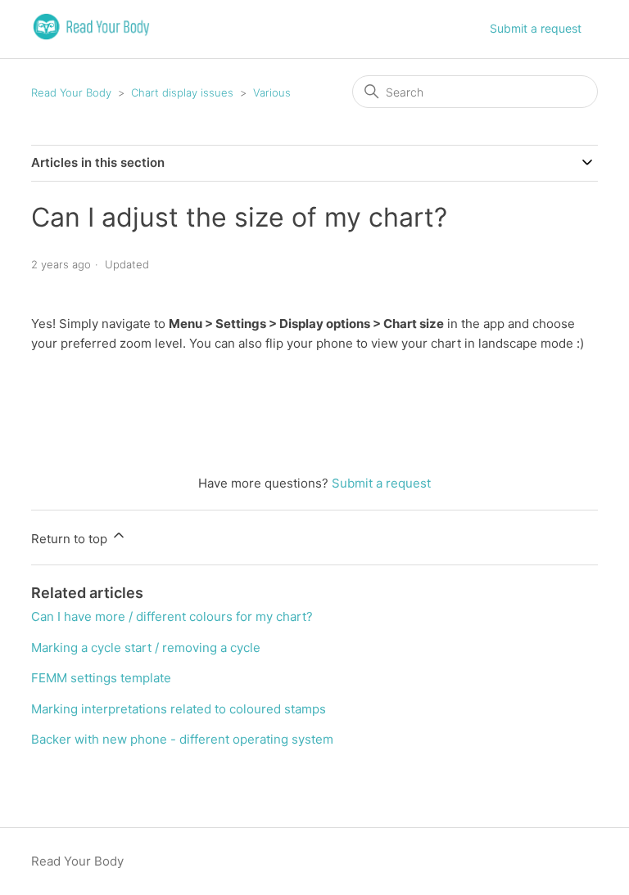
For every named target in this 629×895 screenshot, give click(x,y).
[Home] (91, 37)
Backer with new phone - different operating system (182, 739)
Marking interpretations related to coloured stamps (178, 709)
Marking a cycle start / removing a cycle (145, 647)
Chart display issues (182, 92)
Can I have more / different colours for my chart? (172, 616)
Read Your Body (71, 92)
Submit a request (535, 28)
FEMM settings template (101, 678)
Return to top (71, 538)
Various (272, 92)
